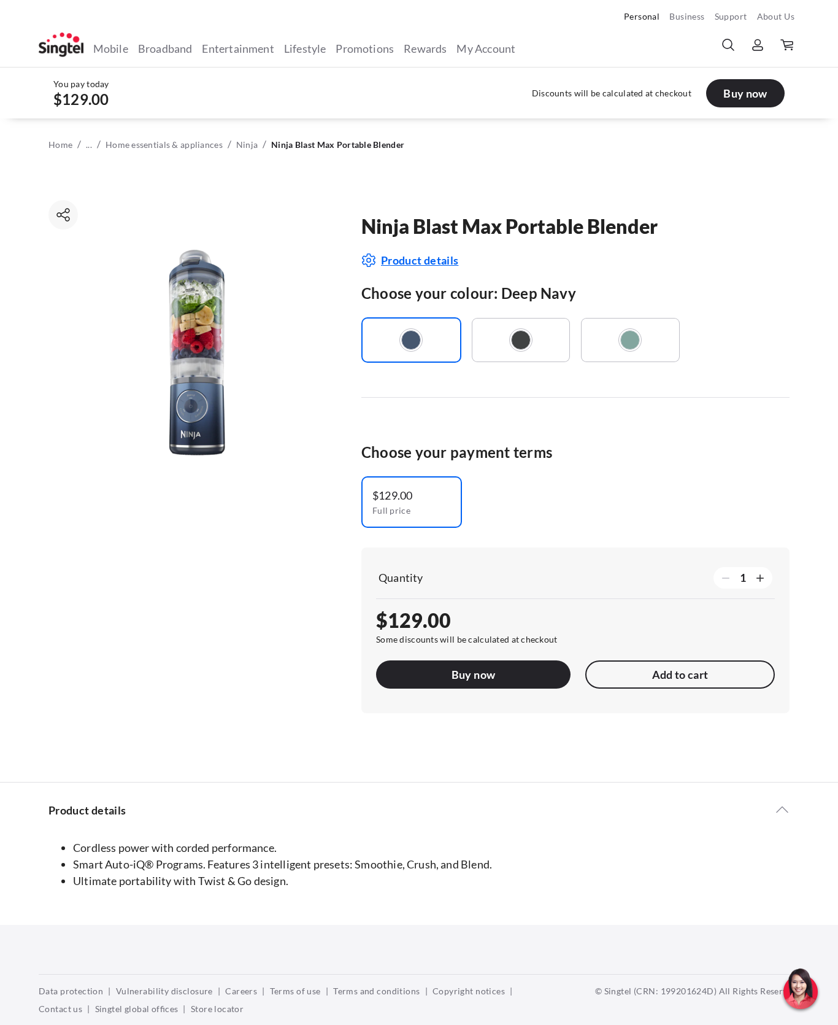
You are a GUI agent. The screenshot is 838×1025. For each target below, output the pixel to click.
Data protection (71, 991)
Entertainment (238, 48)
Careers (241, 991)
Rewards (425, 48)
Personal (641, 16)
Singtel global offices (137, 1009)
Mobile (110, 48)
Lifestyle (305, 48)
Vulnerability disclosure (164, 991)
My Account (485, 48)
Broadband (165, 48)
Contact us (60, 1009)
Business (686, 16)
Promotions (365, 48)
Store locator (217, 1009)
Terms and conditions (376, 991)
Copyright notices (468, 991)
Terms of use (295, 991)
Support (731, 16)
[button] (800, 1015)
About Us (775, 16)
